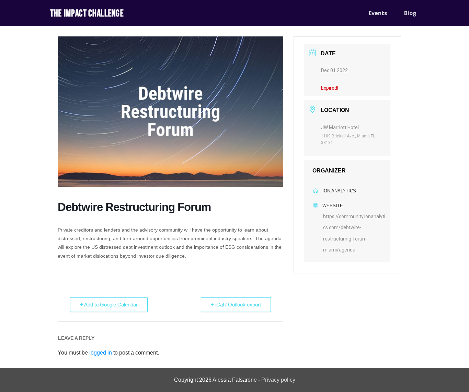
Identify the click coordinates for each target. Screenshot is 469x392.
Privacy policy (278, 380)
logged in (100, 353)
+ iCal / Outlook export (236, 304)
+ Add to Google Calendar (109, 304)
